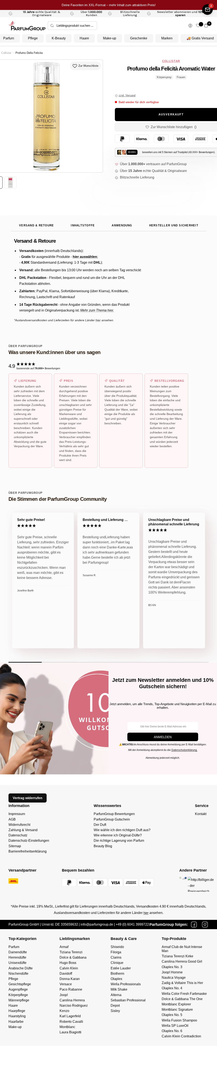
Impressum (16, 814)
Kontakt (200, 814)
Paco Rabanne (71, 989)
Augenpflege (18, 989)
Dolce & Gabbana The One (182, 999)
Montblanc (67, 1027)
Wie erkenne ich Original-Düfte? (118, 835)
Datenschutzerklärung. (184, 750)
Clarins (116, 957)
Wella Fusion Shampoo (179, 1020)
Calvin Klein (69, 968)
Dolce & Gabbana (73, 957)
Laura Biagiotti (70, 1032)
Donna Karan (70, 979)
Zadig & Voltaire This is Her (182, 983)
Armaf (64, 947)
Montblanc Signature (177, 1009)
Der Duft (100, 824)
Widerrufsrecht (19, 824)
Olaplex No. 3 (172, 967)
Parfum (13, 947)
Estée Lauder (121, 968)
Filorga (116, 952)
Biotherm (117, 973)
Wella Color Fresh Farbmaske (184, 993)
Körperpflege (18, 995)
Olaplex (116, 979)
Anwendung (122, 225)
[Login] (190, 25)
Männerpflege (18, 1000)
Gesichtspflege (19, 984)
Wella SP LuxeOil (175, 1025)
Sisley (115, 1011)
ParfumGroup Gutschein (112, 819)
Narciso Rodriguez (74, 1005)
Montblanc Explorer (176, 1004)
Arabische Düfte (20, 968)
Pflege (33, 38)
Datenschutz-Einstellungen (28, 840)
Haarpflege (16, 1011)
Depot (115, 1005)
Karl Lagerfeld (70, 1016)
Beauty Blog (103, 846)
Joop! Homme (172, 972)
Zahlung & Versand (23, 830)
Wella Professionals (126, 984)
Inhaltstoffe (83, 225)
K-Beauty (59, 38)
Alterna (116, 995)
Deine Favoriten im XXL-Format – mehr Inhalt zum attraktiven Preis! (109, 5)
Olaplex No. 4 (172, 988)
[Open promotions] (207, 9)
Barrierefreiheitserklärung (27, 851)
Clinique (117, 963)
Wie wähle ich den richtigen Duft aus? (122, 830)
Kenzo (64, 1011)
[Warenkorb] (206, 25)
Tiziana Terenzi (71, 952)
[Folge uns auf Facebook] (194, 924)
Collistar (6, 52)
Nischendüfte (18, 973)
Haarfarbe (16, 1021)
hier (146, 913)
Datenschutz (17, 835)
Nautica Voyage (174, 977)
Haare (84, 38)
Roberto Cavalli (71, 1021)
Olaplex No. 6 (172, 1031)
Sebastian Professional (128, 1000)
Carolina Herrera (72, 1000)
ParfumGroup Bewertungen (114, 814)
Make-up (109, 38)
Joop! (64, 995)
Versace (66, 984)
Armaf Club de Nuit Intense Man (182, 949)
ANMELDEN (163, 737)
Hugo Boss (68, 963)
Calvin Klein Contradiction (181, 1036)
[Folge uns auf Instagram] (205, 924)
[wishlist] (198, 25)
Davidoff (66, 973)
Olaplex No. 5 (172, 1015)
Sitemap (14, 846)
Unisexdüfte (17, 963)
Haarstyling (17, 1016)
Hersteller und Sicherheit (173, 225)
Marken (166, 38)
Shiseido (117, 947)
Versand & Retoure (36, 225)
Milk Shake (119, 989)
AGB (12, 819)
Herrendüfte (17, 957)
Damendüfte (17, 952)
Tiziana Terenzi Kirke (177, 956)
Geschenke (138, 38)
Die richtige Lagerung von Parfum (119, 840)
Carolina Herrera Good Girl (182, 961)
